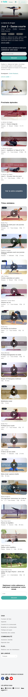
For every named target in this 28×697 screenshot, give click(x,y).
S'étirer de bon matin (8, 451)
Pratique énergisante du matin (11, 354)
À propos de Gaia (6, 619)
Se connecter (22, 2)
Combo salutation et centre (10, 278)
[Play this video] (14, 213)
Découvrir (14, 58)
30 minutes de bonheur (9, 328)
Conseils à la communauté (8, 624)
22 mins (20, 280)
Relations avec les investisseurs (10, 649)
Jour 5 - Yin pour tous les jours (11, 176)
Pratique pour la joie (8, 425)
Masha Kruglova (5, 496)
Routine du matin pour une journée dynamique (12, 225)
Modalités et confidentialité (9, 627)
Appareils (3, 621)
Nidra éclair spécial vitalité (10, 474)
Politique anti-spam (6, 630)
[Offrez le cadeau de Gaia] (15, 2)
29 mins (21, 525)
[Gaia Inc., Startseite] (5, 2)
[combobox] (9, 656)
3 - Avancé (10, 525)
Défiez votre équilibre (8, 547)
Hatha (2, 330)
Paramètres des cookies (8, 632)
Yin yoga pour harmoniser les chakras (13, 498)
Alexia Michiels (5, 353)
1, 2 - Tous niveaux (12, 152)
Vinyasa (3, 126)
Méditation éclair (6, 401)
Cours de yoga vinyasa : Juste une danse (12, 572)
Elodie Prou (4, 223)
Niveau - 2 (9, 549)
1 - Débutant (11, 255)
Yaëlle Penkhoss (5, 545)
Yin (2, 178)
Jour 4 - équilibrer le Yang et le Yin (12, 150)
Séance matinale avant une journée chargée (12, 252)
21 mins (22, 255)
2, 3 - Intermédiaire (12, 575)
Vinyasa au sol (6, 302)
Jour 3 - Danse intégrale (9, 124)
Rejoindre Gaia (5, 642)
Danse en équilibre (7, 523)
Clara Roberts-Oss (6, 570)
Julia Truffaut (4, 276)
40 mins (23, 500)
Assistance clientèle (6, 639)
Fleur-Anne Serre (6, 521)
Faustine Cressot (6, 250)
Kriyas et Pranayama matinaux (11, 379)
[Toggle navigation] (1, 2)
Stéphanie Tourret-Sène (8, 300)
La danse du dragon (8, 23)
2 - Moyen (10, 126)
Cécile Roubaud (5, 31)
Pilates (3, 549)
